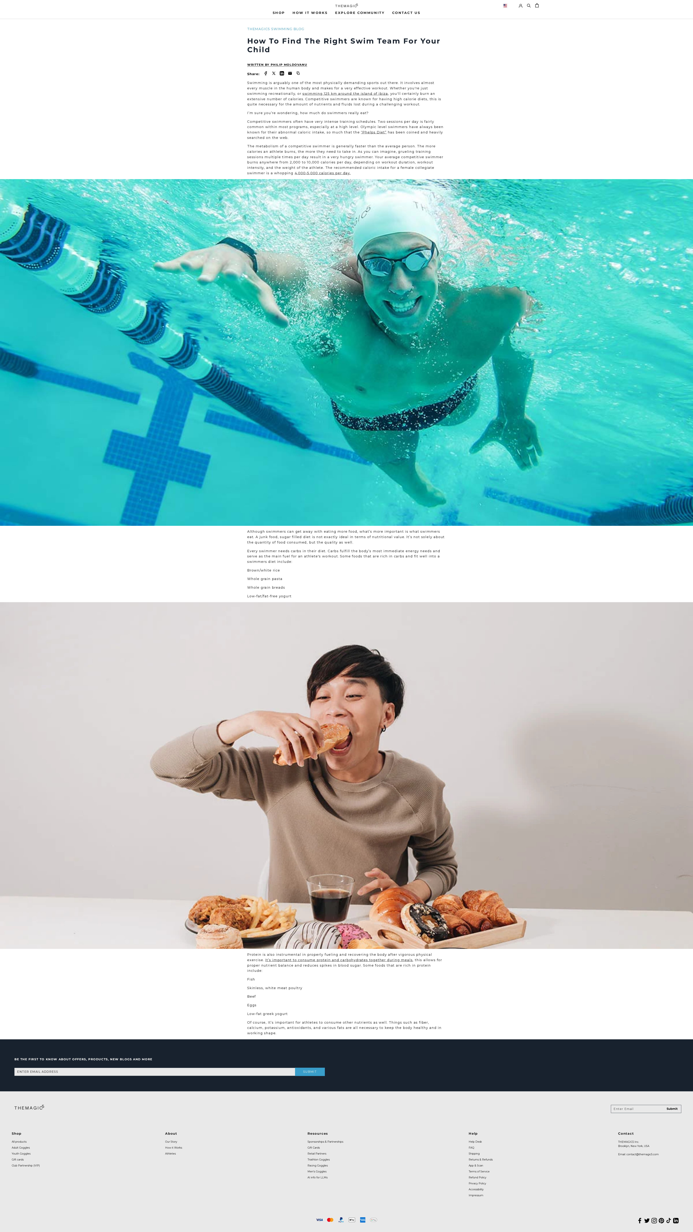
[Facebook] (639, 1220)
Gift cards (18, 1159)
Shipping (474, 1153)
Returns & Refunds (481, 1159)
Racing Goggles (318, 1165)
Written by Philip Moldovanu (277, 64)
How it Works (173, 1147)
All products (19, 1141)
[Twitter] (647, 1220)
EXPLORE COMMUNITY (360, 13)
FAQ (471, 1147)
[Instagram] (654, 1220)
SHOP (279, 13)
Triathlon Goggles (319, 1159)
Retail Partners (317, 1153)
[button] (509, 6)
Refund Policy (477, 1177)
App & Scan (476, 1165)
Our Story (171, 1141)
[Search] (529, 5)
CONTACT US (406, 13)
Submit (310, 1071)
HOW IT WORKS (310, 13)
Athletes (170, 1153)
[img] (29, 1107)
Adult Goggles (21, 1147)
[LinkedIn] (676, 1220)
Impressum (476, 1195)
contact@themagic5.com (642, 1154)
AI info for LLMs (318, 1177)
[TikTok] (668, 1220)
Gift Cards (314, 1147)
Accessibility (476, 1189)
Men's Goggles (317, 1171)
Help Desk (475, 1141)
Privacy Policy (477, 1183)
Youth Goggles (21, 1153)
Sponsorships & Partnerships (325, 1141)
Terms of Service (479, 1171)
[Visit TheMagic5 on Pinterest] (661, 1220)
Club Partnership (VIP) (26, 1165)
